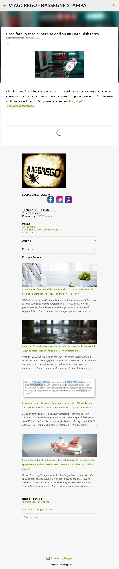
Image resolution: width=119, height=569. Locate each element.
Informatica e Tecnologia (20, 106)
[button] (8, 44)
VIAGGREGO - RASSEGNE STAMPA (47, 5)
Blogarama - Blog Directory (37, 509)
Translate (47, 216)
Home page (28, 226)
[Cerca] (115, 5)
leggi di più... (77, 101)
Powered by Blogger (61, 558)
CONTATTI (28, 232)
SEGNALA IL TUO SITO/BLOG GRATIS (42, 229)
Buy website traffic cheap (35, 502)
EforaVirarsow (30, 517)
